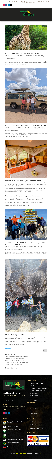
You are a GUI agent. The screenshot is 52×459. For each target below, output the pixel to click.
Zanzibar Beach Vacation (10, 58)
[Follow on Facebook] (6, 5)
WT (40, 453)
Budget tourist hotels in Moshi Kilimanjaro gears (15, 364)
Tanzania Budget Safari (14, 128)
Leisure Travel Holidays (21, 453)
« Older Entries (8, 348)
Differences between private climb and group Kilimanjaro (16, 356)
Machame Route (25, 182)
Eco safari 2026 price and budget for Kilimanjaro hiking (26, 125)
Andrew (8, 55)
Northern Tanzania (39, 55)
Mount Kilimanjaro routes (15, 335)
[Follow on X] (11, 5)
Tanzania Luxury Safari (19, 56)
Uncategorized (39, 199)
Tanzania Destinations (9, 56)
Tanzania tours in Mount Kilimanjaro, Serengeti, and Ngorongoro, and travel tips (25, 243)
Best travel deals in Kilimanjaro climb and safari (23, 181)
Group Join (19, 127)
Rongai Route (20, 338)
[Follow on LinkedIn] (9, 5)
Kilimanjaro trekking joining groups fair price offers (24, 196)
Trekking (43, 56)
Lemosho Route (20, 337)
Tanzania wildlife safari (29, 56)
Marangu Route (27, 198)
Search (44, 350)
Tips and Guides (38, 56)
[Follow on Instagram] (4, 5)
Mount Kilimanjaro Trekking (22, 55)
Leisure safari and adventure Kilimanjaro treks (22, 53)
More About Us (9, 400)
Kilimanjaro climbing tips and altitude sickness (14, 360)
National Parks (31, 55)
